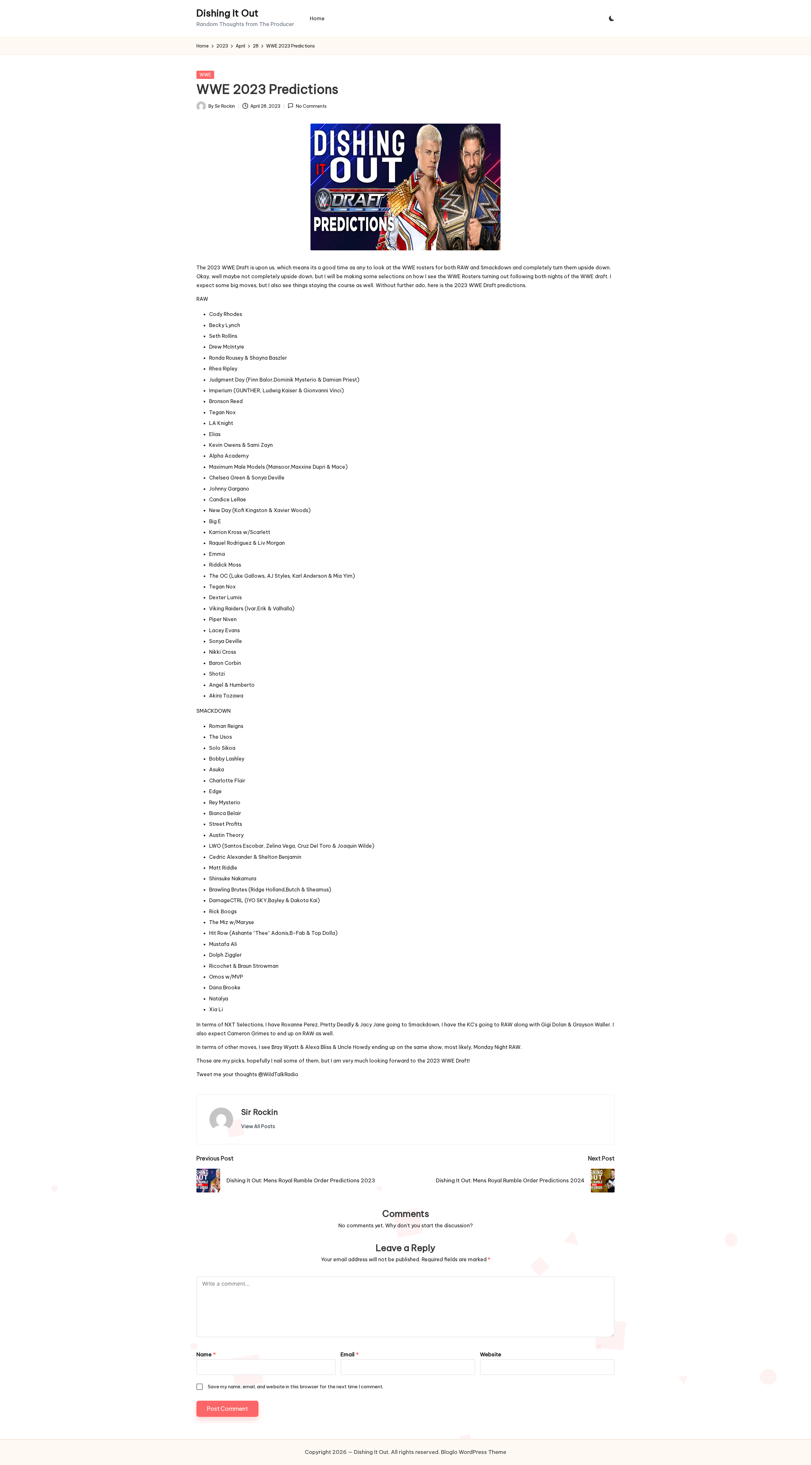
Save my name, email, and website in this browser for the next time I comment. (295, 1387)
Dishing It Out (227, 13)
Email (350, 1354)
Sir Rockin (259, 1112)
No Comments (311, 106)
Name (206, 1354)
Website (490, 1354)
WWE (205, 75)
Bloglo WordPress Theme (473, 1452)
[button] (258, 1126)
